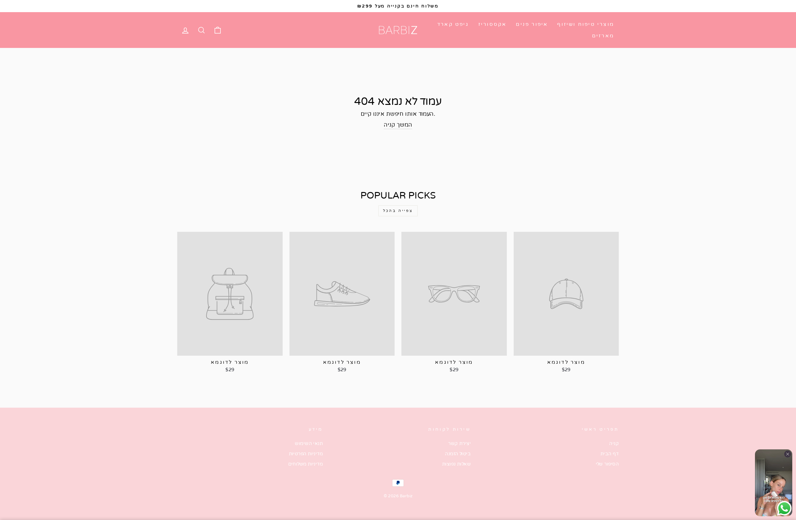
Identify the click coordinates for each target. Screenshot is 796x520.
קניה (614, 443)
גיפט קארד (453, 24)
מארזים (603, 36)
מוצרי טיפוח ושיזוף (585, 24)
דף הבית (609, 454)
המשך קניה (398, 124)
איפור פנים (532, 24)
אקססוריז (492, 24)
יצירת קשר (459, 443)
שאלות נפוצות (456, 464)
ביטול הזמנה (458, 454)
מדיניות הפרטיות (306, 454)
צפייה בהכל (398, 210)
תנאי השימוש (309, 443)
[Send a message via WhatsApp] (784, 508)
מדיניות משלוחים (305, 464)
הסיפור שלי (607, 464)
